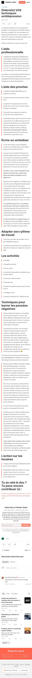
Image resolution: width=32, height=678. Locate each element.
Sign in (28, 2)
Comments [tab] (5, 562)
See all (5, 643)
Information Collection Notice (19, 530)
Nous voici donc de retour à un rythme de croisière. (10, 633)
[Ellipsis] (29, 577)
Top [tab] (3, 593)
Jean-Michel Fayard (10, 577)
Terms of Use (24, 529)
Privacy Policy (15, 532)
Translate (5, 7)
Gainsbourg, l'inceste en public (10, 615)
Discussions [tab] (14, 593)
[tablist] (8, 562)
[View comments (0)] (10, 625)
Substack (7, 674)
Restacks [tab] (12, 562)
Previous (6, 550)
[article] (16, 604)
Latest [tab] (8, 593)
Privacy (17, 664)
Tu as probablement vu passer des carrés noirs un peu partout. (11, 605)
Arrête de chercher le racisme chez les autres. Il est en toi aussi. (10, 600)
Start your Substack (11, 670)
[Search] (29, 593)
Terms (22, 664)
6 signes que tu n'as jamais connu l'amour (11, 629)
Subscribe (22, 2)
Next (26, 550)
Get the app (24, 670)
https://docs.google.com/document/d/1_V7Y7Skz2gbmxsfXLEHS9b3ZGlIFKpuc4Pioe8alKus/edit (16, 495)
